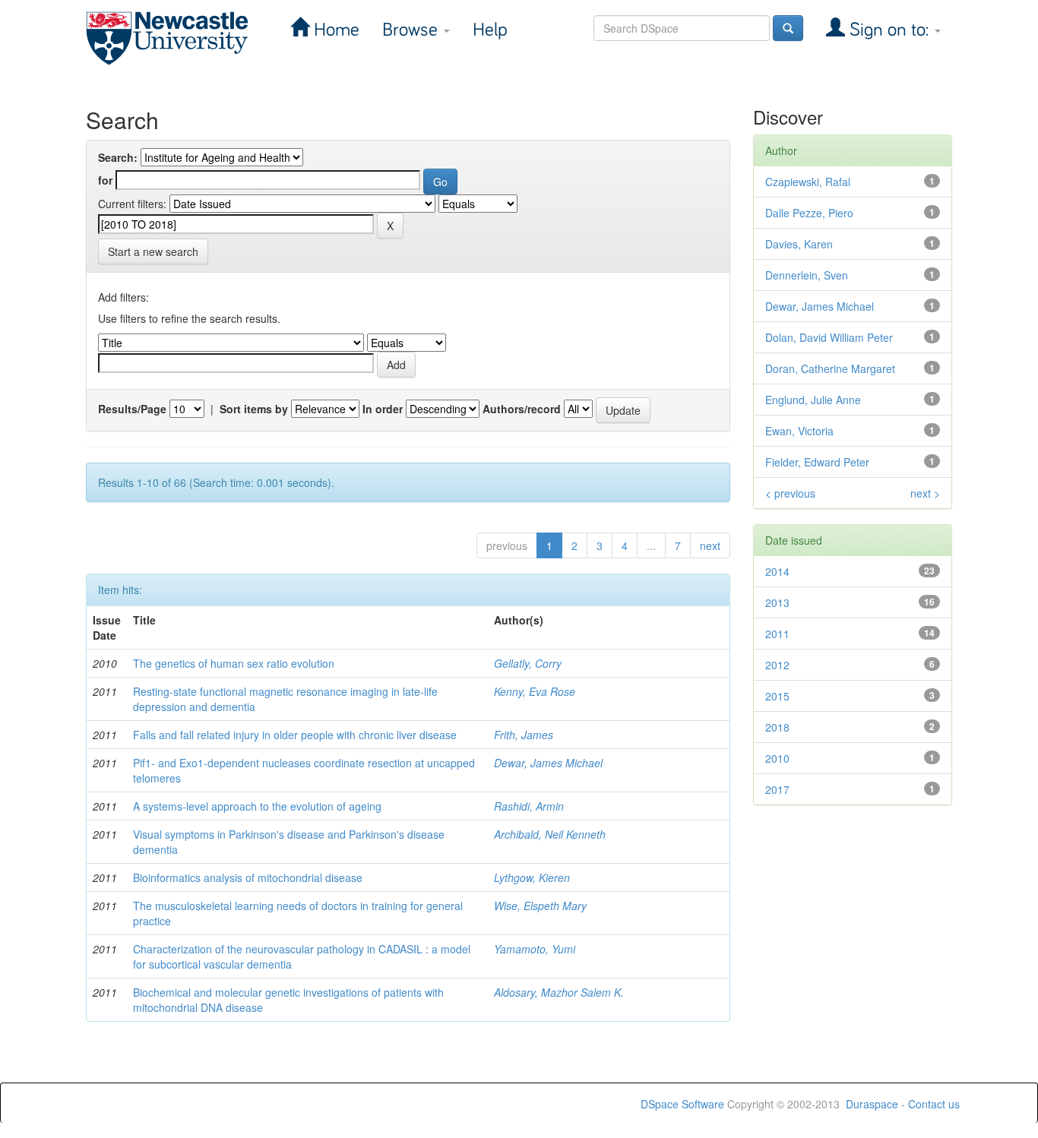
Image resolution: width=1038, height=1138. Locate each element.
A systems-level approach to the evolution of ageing (257, 806)
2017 (777, 789)
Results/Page (132, 408)
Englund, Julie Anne (813, 399)
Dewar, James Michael (548, 762)
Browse (412, 30)
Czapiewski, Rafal (807, 181)
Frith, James (523, 734)
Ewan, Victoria (799, 430)
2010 (777, 758)
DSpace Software (682, 1103)
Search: (118, 157)
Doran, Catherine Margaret (830, 368)
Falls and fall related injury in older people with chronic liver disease (295, 734)
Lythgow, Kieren (532, 877)
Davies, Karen (799, 243)
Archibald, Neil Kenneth (550, 834)
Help (490, 30)
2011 (777, 633)
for (105, 180)
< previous (790, 493)
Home (334, 30)
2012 (777, 664)
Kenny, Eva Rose (534, 691)
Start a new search (153, 251)
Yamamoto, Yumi (534, 948)
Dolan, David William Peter (829, 337)
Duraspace (872, 1103)
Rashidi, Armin (529, 806)
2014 (777, 571)
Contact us (934, 1103)
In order (382, 408)
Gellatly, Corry (528, 663)
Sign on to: (889, 30)
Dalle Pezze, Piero (809, 212)
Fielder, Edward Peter (817, 461)
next (710, 545)
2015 (777, 695)
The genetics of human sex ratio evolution (233, 663)
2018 (777, 727)
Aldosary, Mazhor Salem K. (559, 992)
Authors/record (522, 408)
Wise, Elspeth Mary (540, 905)
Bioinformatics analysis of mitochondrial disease (247, 877)
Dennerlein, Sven (806, 275)
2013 (777, 602)
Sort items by (254, 408)
